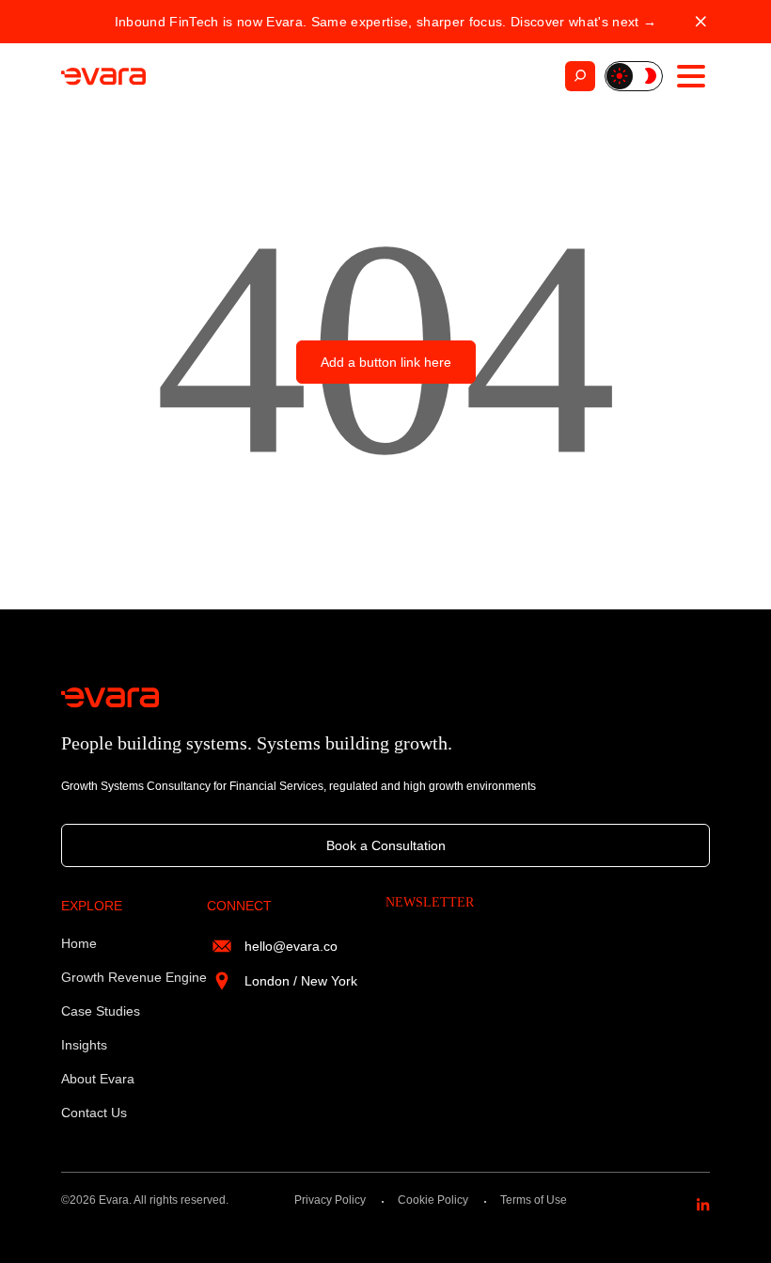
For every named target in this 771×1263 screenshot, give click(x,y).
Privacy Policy (330, 1200)
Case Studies (100, 1010)
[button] (634, 76)
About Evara (97, 1078)
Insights (84, 1044)
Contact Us (94, 1112)
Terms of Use (533, 1200)
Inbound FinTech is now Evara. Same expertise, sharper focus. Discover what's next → (385, 21)
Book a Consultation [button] (386, 845)
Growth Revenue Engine (134, 977)
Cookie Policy (433, 1200)
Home (79, 943)
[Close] (701, 22)
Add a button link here (386, 362)
